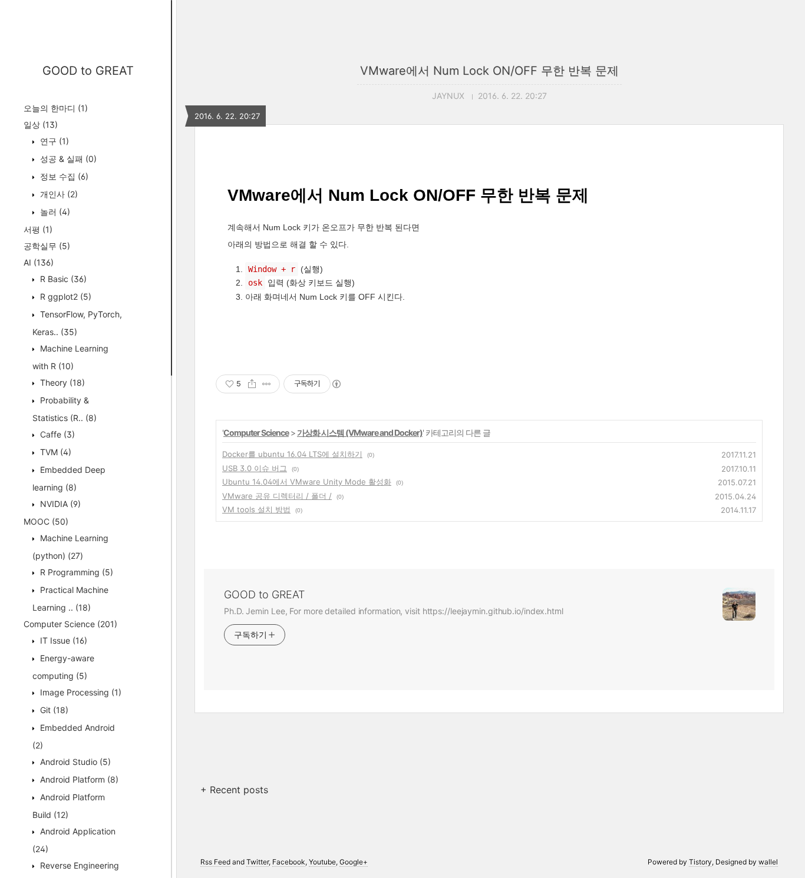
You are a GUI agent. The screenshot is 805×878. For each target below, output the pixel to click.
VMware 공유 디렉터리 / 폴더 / (277, 496)
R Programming (75, 572)
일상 (41, 125)
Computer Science (70, 624)
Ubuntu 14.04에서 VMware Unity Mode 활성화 (306, 481)
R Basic (62, 279)
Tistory (700, 861)
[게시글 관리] (266, 384)
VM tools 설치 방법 (256, 509)
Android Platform (78, 779)
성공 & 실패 (67, 159)
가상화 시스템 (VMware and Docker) (360, 433)
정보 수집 (63, 176)
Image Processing (79, 692)
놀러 (54, 212)
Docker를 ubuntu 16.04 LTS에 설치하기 (292, 454)
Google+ (353, 861)
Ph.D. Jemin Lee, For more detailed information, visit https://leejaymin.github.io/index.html (393, 611)
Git (53, 710)
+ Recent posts (234, 790)
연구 (53, 141)
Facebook (288, 861)
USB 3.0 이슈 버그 (254, 468)
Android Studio (74, 762)
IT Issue (62, 640)
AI (39, 262)
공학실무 (47, 246)
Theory (61, 382)
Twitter (257, 861)
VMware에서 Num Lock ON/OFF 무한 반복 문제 (489, 71)
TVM (54, 452)
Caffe (56, 434)
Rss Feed (215, 861)
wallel (768, 861)
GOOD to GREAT (88, 71)
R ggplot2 (64, 296)
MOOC (46, 521)
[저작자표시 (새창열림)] (336, 384)
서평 (38, 229)
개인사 (58, 194)
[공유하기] (252, 384)
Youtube (322, 861)
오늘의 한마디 (56, 108)
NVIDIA (59, 504)
